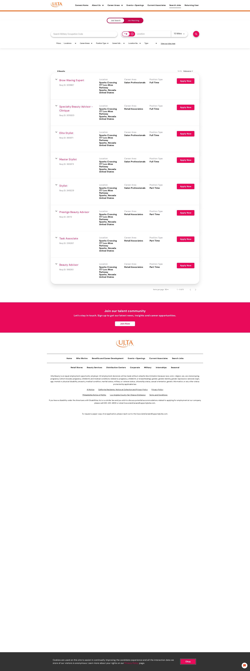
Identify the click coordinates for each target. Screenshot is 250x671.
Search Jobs (175, 5)
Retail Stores (77, 367)
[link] (125, 86)
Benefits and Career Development (108, 358)
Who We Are (82, 358)
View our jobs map (168, 43)
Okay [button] (188, 661)
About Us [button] (96, 5)
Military (148, 367)
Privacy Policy (131, 663)
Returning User (192, 5)
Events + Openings (135, 5)
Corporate (135, 367)
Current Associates (157, 5)
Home (69, 358)
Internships (161, 367)
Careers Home (81, 5)
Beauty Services (94, 367)
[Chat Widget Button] (244, 665)
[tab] (115, 20)
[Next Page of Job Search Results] (195, 289)
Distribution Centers (116, 367)
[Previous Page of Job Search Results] (190, 289)
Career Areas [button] (114, 5)
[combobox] (84, 34)
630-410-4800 (110, 403)
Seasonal (175, 367)
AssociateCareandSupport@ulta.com (139, 403)
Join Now (125, 323)
